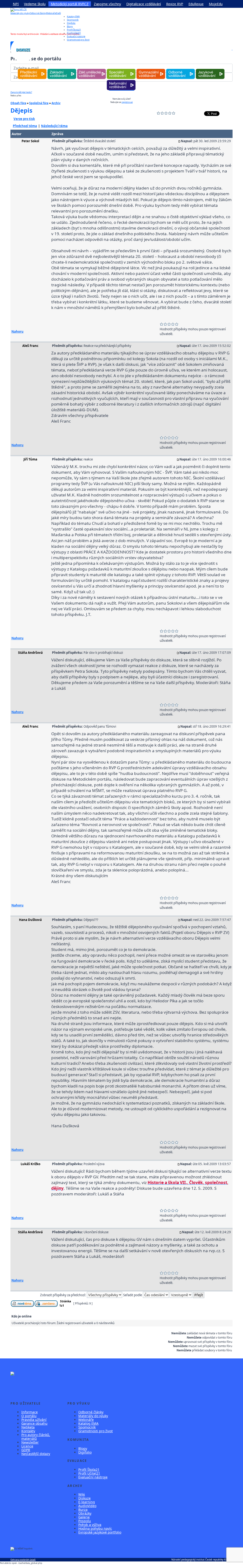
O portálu (29, 1416)
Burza (83, 1509)
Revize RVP (174, 4)
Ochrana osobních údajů (23, 1559)
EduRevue (196, 4)
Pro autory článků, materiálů (35, 1436)
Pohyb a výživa (89, 1524)
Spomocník (73, 19)
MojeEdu (216, 4)
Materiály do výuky (20, 13)
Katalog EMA (73, 16)
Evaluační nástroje (92, 1477)
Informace (29, 1412)
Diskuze (84, 1498)
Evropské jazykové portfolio (99, 1532)
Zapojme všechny (107, 4)
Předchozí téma (25, 126)
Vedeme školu (35, 4)
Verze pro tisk (24, 119)
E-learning (86, 1502)
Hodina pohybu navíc (95, 1528)
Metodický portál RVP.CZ (70, 4)
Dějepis (21, 110)
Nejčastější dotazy (35, 1453)
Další (58, 13)
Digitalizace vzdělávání (143, 4)
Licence (27, 1446)
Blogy (70, 26)
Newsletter (30, 1442)
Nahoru (17, 331)
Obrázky (84, 1513)
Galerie (84, 1517)
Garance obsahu (34, 1423)
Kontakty (28, 1431)
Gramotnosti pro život (95, 1431)
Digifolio (71, 23)
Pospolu (84, 1521)
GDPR (25, 1450)
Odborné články (38, 13)
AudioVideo (87, 1505)
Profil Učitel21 (74, 33)
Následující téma (54, 126)
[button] (232, 50)
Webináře (51, 13)
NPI (16, 4)
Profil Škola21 (74, 29)
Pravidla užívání (34, 1419)
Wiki (81, 1494)
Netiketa (28, 1427)
